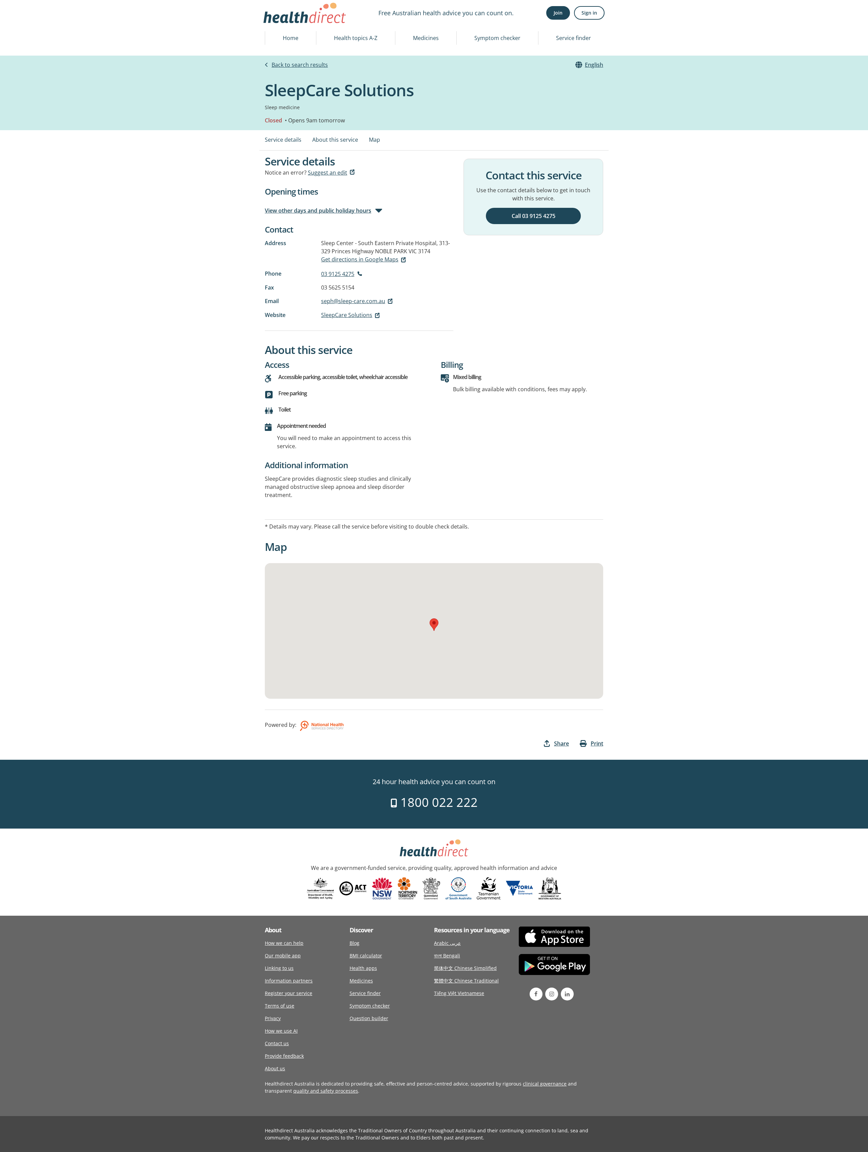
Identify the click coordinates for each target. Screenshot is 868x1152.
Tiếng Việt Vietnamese (459, 993)
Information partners (289, 980)
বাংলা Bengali (447, 955)
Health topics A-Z (355, 38)
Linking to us (279, 968)
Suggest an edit (327, 172)
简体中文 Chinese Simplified (465, 968)
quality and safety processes (325, 1091)
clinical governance (545, 1083)
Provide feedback (284, 1056)
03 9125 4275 (337, 274)
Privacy (273, 1018)
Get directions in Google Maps (359, 259)
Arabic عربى (447, 943)
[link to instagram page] (551, 994)
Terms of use (279, 1005)
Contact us (277, 1043)
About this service (335, 139)
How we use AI (281, 1031)
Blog (354, 943)
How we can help (284, 943)
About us (275, 1068)
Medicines (426, 38)
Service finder (573, 38)
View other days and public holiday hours (318, 210)
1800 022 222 (437, 802)
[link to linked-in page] (567, 994)
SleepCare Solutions (346, 315)
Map (374, 139)
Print (597, 743)
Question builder (369, 1018)
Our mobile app (283, 955)
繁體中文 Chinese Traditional (466, 980)
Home (290, 38)
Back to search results (300, 64)
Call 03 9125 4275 (533, 216)
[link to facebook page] (536, 994)
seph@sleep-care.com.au (353, 301)
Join (558, 12)
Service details (283, 139)
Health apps (363, 968)
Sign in (589, 12)
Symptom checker (497, 38)
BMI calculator (366, 955)
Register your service (288, 993)
